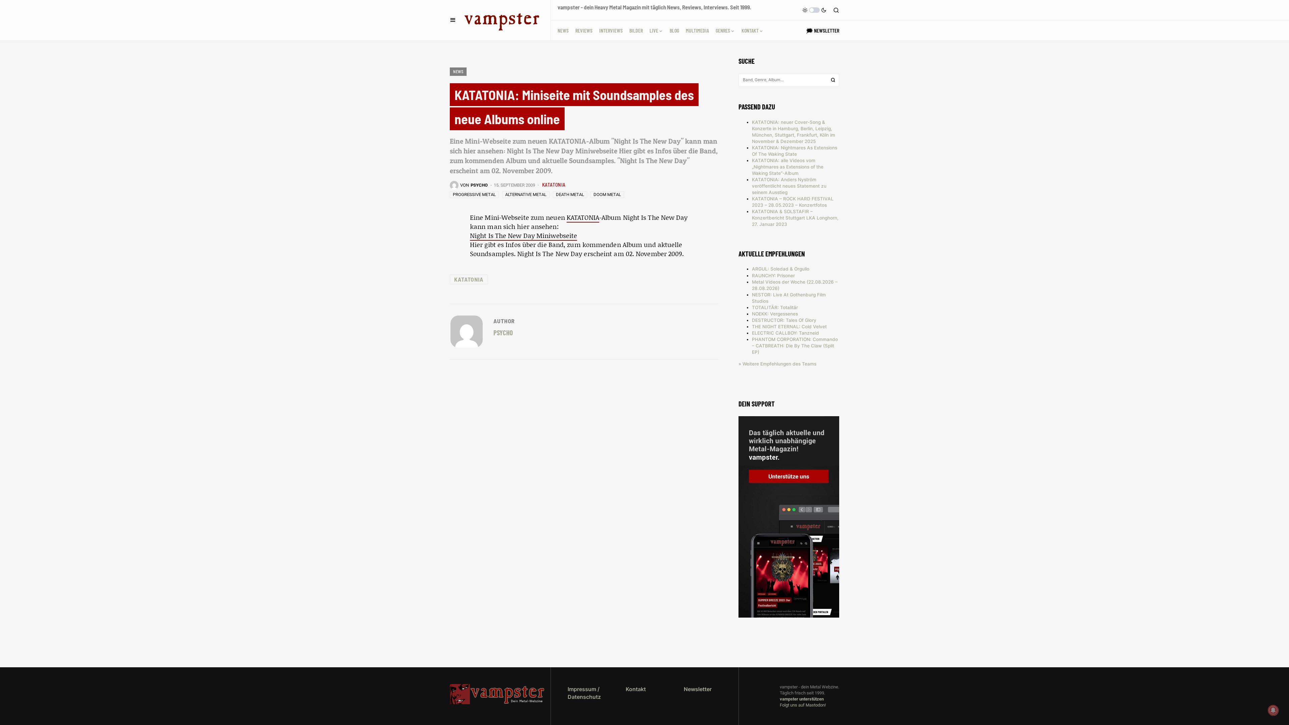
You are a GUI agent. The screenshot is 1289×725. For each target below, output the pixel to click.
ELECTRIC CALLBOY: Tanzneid (785, 333)
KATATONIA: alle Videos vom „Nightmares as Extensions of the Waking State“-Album (787, 167)
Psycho (503, 332)
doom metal (607, 194)
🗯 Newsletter (822, 30)
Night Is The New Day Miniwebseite (523, 235)
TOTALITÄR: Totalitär (775, 307)
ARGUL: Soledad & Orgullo (780, 269)
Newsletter (698, 689)
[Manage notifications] (1273, 710)
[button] (453, 20)
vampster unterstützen (802, 699)
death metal (570, 194)
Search (833, 80)
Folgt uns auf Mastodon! (803, 705)
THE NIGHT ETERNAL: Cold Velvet (789, 326)
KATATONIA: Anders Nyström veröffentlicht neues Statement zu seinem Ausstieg (789, 186)
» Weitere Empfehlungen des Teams (777, 364)
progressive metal (474, 194)
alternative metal (525, 194)
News (458, 71)
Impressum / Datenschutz (584, 693)
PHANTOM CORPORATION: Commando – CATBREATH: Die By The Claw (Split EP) (795, 346)
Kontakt (636, 689)
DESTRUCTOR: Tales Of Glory (784, 320)
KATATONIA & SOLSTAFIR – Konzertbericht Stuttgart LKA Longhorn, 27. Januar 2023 (795, 218)
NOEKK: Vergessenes (775, 314)
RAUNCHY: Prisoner (773, 275)
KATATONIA (554, 185)
